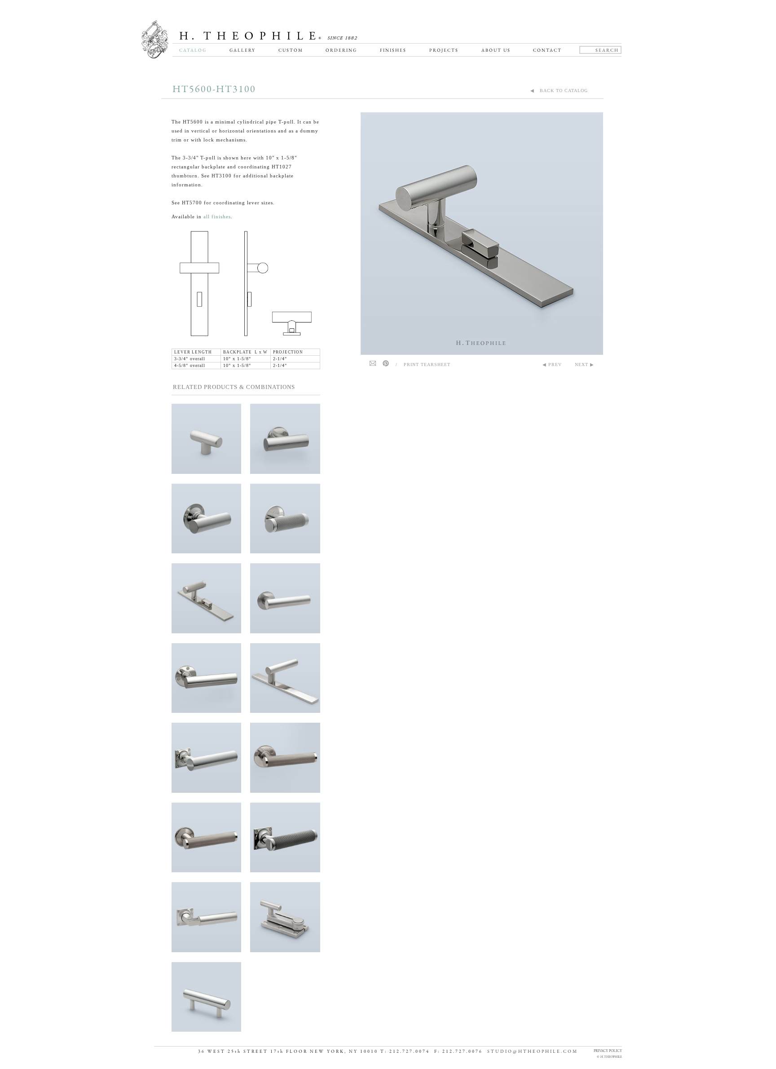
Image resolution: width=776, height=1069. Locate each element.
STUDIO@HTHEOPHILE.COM (532, 1052)
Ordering (341, 50)
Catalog (193, 50)
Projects (444, 50)
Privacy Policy (608, 1050)
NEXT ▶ (584, 364)
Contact (547, 50)
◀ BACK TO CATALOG (559, 90)
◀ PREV (552, 364)
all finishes (217, 216)
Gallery (242, 50)
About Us (496, 50)
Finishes (393, 50)
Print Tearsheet (427, 364)
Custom (290, 50)
